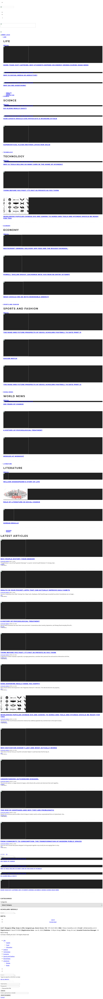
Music (8, 531)
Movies (9, 530)
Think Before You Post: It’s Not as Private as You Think (31, 190)
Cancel (2, 997)
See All (6, 45)
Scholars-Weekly (5, 561)
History (3, 626)
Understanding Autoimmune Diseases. (20, 779)
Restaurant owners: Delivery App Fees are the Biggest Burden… (35, 248)
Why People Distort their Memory (18, 559)
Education (10, 95)
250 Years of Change (13, 404)
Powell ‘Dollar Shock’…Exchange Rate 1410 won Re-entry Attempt (36, 274)
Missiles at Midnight (13, 456)
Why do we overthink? (14, 85)
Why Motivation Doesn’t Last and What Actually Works (29, 748)
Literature (7, 463)
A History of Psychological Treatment (22, 430)
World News (8, 392)
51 (6, 854)
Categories (4, 902)
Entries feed (52, 922)
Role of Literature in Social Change (21, 502)
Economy (6, 225)
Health (9, 93)
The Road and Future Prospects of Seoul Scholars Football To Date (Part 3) (42, 332)
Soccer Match (10, 358)
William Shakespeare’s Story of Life (21, 482)
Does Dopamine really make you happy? (20, 683)
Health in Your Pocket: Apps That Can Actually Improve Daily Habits (35, 590)
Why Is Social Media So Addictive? (20, 75)
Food (8, 94)
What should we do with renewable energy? (26, 297)
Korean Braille (11, 523)
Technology (8, 152)
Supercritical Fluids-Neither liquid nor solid (26, 144)
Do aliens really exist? (15, 108)
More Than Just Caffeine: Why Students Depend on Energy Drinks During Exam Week (46, 65)
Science (6, 96)
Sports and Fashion (11, 304)
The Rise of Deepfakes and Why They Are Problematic (27, 810)
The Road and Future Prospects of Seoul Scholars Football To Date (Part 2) (42, 384)
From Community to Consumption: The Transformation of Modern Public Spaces (41, 841)
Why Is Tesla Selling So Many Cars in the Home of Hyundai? (33, 164)
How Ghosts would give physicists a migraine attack (30, 118)
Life (4, 37)
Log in (53, 920)
